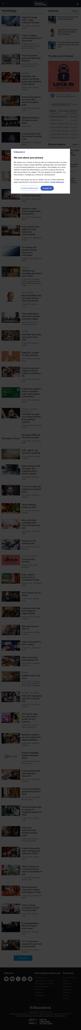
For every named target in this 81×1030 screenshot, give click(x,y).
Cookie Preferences (30, 188)
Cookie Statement (57, 182)
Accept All (47, 188)
